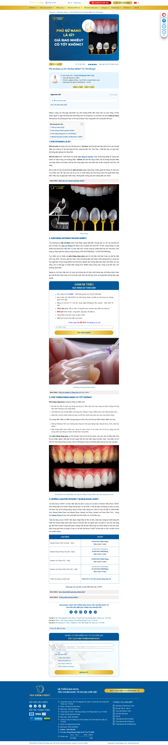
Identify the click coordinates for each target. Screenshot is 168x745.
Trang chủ (52, 12)
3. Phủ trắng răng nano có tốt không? (63, 134)
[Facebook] (30, 706)
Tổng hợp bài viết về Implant (124, 719)
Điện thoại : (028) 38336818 (69, 717)
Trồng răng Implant (46, 8)
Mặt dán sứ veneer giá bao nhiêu (71, 181)
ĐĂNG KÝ (84, 672)
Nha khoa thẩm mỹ (74, 8)
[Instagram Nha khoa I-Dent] (80, 613)
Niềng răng (60, 8)
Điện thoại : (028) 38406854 (69, 709)
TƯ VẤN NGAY (84, 333)
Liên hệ (118, 716)
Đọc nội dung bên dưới (59, 104)
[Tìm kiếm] (47, 3)
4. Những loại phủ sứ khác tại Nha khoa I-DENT (66, 137)
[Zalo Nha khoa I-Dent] (90, 611)
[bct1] (36, 719)
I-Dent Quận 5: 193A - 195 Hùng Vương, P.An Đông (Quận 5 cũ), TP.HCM (83, 712)
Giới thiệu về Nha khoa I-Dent (125, 706)
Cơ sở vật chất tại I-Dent (123, 711)
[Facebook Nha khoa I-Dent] (71, 613)
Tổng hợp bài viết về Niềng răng (126, 724)
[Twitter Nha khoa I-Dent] (85, 613)
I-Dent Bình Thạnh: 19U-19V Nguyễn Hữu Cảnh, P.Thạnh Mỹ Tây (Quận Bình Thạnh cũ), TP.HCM (84, 703)
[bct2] (47, 718)
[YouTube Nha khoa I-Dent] (75, 613)
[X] (39, 706)
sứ (50, 526)
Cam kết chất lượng (122, 713)
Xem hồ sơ (89, 87)
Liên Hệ (136, 8)
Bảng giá (104, 8)
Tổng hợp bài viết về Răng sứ (125, 721)
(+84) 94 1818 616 (102, 3)
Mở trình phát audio (60, 100)
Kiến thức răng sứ (62, 12)
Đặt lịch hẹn (78, 87)
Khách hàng (115, 8)
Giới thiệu (32, 8)
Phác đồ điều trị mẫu (57, 628)
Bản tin (70, 2)
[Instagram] (44, 706)
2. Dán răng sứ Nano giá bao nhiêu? (62, 130)
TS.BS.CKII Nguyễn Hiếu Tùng (84, 75)
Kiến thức (126, 8)
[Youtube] (35, 706)
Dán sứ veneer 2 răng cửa (68, 392)
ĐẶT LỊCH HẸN (123, 3)
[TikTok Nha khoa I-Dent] (95, 611)
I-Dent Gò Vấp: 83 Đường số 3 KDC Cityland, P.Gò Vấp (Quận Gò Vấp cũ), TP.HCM (83, 721)
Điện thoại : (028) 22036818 (69, 727)
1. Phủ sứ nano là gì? (57, 127)
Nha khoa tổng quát (90, 8)
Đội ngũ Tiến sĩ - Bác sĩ (123, 708)
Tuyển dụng (77, 2)
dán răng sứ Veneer (85, 157)
